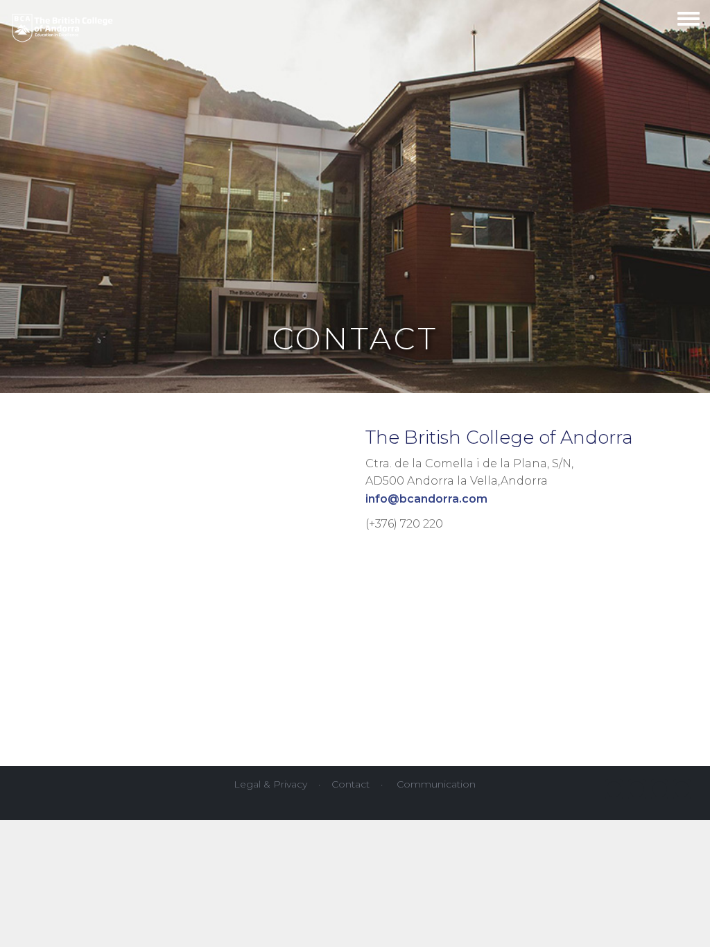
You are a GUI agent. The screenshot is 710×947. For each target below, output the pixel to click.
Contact (350, 784)
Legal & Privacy (270, 784)
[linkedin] (682, 789)
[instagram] (659, 789)
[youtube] (637, 789)
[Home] (62, 24)
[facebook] (614, 789)
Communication (436, 784)
